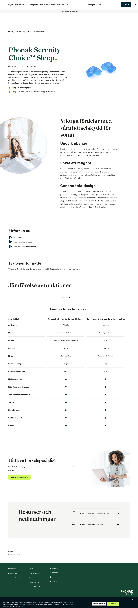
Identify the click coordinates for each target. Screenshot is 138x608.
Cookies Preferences (99, 603)
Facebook (55, 568)
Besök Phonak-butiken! (70, 11)
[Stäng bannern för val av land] (135, 5)
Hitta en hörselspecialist (19, 477)
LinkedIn (54, 577)
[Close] (135, 11)
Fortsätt (126, 5)
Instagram (55, 573)
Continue (134, 599)
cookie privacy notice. (15, 606)
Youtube (54, 581)
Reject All (113, 603)
